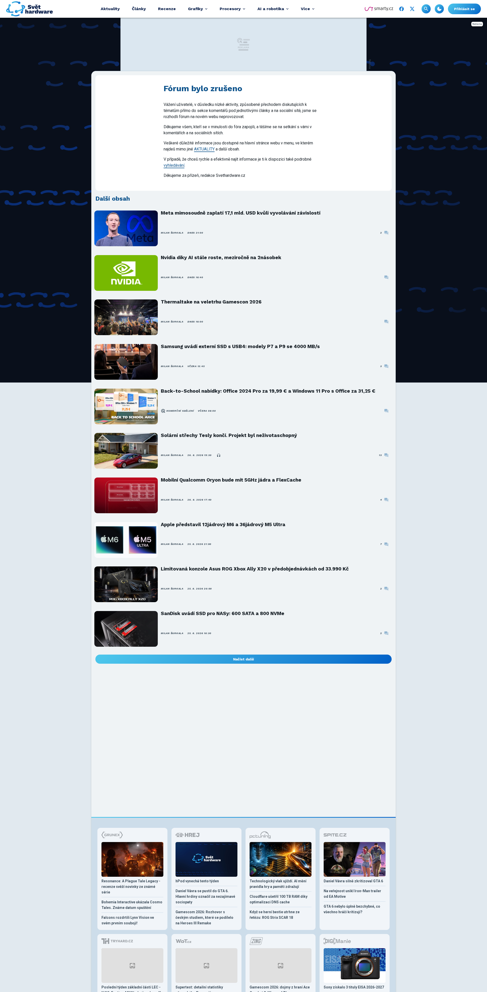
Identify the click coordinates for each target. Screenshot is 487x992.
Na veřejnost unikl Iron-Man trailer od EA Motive (352, 894)
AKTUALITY (204, 149)
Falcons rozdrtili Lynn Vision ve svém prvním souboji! (127, 920)
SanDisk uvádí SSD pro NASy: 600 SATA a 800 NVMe (222, 613)
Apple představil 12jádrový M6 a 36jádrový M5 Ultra (223, 524)
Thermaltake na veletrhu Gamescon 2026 (211, 302)
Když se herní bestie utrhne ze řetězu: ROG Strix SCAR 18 (275, 915)
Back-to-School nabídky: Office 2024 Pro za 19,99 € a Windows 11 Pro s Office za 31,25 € (268, 391)
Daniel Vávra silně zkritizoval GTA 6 (353, 881)
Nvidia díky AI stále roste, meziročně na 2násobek (221, 257)
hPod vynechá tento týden (197, 881)
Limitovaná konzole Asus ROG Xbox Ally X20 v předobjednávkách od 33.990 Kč (255, 569)
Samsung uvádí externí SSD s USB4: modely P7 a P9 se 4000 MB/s (240, 346)
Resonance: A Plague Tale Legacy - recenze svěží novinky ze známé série (130, 886)
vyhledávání (174, 165)
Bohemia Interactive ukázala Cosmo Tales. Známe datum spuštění (131, 905)
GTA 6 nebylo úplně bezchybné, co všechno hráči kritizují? (352, 909)
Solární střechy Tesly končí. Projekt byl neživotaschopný (229, 435)
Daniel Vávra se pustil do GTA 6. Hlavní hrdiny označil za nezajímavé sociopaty (205, 896)
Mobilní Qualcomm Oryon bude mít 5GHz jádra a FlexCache (231, 480)
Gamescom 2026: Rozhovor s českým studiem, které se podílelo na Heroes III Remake (204, 917)
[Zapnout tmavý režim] (439, 8)
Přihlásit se (464, 9)
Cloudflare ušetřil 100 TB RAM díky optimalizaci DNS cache (278, 899)
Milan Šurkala (172, 232)
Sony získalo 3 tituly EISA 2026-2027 (354, 987)
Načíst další (243, 659)
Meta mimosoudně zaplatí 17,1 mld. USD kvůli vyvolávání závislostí (240, 213)
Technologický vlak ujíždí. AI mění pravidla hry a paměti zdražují (278, 884)
